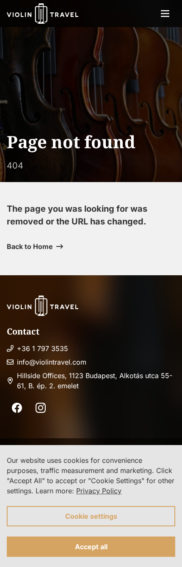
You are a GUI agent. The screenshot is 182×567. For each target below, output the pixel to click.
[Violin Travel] (42, 13)
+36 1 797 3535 (42, 348)
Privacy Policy (98, 491)
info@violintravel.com (51, 362)
